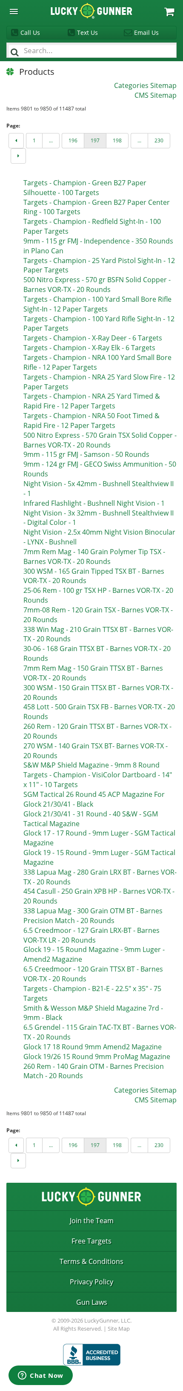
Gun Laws (91, 1302)
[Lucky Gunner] (91, 1355)
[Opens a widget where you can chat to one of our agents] (41, 1376)
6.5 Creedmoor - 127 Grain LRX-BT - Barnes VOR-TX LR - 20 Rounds (91, 935)
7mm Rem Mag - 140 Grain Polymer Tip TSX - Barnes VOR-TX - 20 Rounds (94, 556)
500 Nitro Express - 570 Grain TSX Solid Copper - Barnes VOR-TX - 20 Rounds (100, 440)
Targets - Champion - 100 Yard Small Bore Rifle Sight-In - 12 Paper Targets (97, 304)
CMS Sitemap (155, 95)
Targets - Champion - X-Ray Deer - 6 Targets (92, 338)
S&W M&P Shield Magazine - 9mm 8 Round (91, 765)
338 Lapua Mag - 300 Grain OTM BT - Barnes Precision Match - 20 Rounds (93, 915)
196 (73, 140)
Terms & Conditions (91, 1261)
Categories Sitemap (145, 85)
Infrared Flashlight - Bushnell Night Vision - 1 (94, 503)
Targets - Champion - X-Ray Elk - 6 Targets (89, 347)
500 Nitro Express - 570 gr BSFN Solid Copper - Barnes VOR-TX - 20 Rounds (97, 284)
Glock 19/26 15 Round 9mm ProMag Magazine (96, 1056)
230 (158, 140)
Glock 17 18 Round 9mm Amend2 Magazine (92, 1046)
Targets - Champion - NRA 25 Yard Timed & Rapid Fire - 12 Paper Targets (91, 401)
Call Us (30, 32)
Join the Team (92, 1220)
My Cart (169, 11)
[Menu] (14, 11)
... (51, 140)
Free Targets (91, 1241)
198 (117, 140)
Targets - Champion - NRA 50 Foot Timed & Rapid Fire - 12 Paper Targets (91, 420)
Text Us (87, 32)
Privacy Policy (91, 1281)
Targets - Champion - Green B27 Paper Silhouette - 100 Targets (84, 187)
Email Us (146, 32)
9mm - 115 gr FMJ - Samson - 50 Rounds (86, 454)
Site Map (119, 1328)
